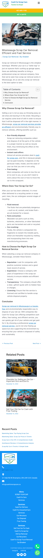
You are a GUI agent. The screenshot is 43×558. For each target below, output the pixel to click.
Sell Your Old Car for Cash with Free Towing (19, 410)
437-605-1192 (7, 470)
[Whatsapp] (37, 552)
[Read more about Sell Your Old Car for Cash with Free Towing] (21, 398)
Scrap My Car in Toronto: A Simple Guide (15, 446)
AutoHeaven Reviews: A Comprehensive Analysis (18, 443)
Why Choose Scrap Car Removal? (16, 92)
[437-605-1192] (3, 467)
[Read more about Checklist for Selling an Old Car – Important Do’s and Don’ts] (21, 368)
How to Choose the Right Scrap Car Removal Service (21, 99)
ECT (19, 550)
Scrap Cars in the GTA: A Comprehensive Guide (17, 440)
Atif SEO (28, 550)
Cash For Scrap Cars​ (19, 2)
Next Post (37, 343)
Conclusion (9, 103)
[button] (38, 3)
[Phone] (37, 546)
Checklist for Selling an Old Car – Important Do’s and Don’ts (20, 380)
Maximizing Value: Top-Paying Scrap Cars (15, 433)
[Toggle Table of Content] (36, 89)
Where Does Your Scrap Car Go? (16, 95)
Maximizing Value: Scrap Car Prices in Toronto (17, 436)
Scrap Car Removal (10, 57)
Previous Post (7, 343)
